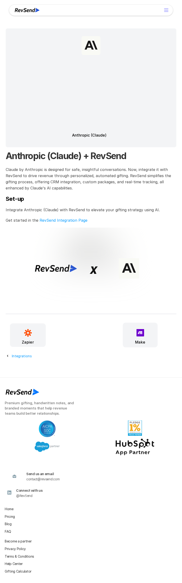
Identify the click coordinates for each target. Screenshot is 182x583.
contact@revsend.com (42, 479)
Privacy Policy (15, 549)
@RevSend (24, 496)
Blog (8, 524)
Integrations (22, 356)
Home (9, 509)
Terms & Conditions (19, 556)
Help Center (14, 564)
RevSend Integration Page (63, 220)
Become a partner (18, 541)
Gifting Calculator (18, 571)
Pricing (10, 516)
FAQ (8, 531)
